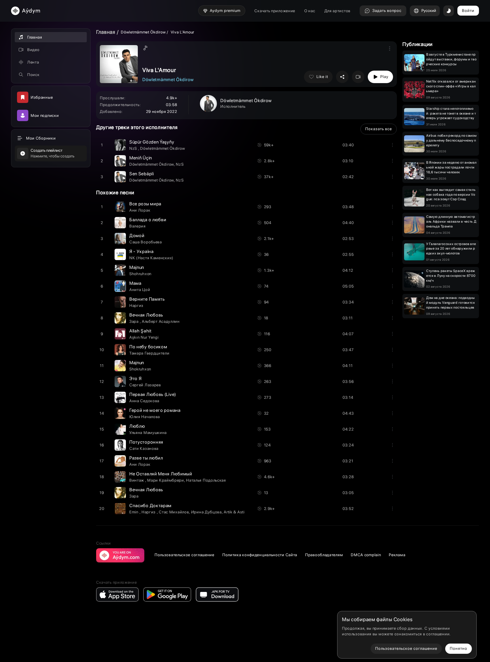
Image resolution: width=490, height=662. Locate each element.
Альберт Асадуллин (161, 321)
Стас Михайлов (174, 512)
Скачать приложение (274, 11)
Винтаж (137, 480)
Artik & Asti (234, 512)
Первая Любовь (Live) (152, 394)
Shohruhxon (140, 273)
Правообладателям (324, 555)
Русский (428, 10)
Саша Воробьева (145, 242)
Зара (134, 321)
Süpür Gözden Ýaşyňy (151, 142)
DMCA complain (366, 555)
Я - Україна (141, 251)
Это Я (135, 378)
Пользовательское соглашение (184, 555)
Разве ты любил (146, 458)
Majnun (136, 267)
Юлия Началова (144, 416)
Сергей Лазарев (145, 385)
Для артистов (337, 11)
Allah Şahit (140, 331)
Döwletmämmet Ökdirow (143, 32)
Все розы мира (145, 203)
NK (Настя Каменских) (151, 258)
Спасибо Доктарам (150, 505)
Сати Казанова (144, 448)
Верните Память (147, 299)
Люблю (137, 426)
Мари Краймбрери (165, 480)
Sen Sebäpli (141, 173)
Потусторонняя (146, 442)
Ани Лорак (139, 210)
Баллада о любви (147, 219)
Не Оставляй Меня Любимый (160, 474)
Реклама (397, 555)
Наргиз (136, 305)
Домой (137, 235)
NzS (133, 148)
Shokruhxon (140, 369)
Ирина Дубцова (206, 512)
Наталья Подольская (206, 480)
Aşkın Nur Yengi (144, 337)
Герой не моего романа (155, 410)
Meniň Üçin (140, 158)
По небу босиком (148, 346)
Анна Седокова (144, 401)
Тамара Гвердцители (149, 353)
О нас (309, 11)
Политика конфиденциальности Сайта (259, 555)
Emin (134, 512)
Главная (105, 32)
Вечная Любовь (146, 315)
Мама (135, 283)
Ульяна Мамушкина (148, 432)
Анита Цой (139, 289)
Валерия (137, 226)
